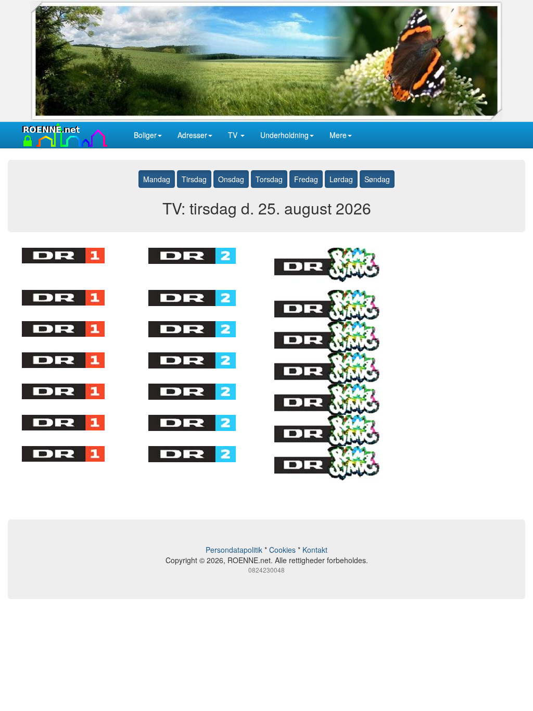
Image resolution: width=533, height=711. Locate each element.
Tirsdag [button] (194, 179)
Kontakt (314, 549)
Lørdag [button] (341, 179)
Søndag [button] (377, 179)
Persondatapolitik (234, 549)
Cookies (282, 549)
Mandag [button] (156, 179)
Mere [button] (338, 135)
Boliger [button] (145, 135)
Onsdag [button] (231, 179)
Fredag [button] (306, 179)
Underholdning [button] (284, 135)
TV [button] (233, 135)
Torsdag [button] (269, 179)
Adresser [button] (192, 135)
